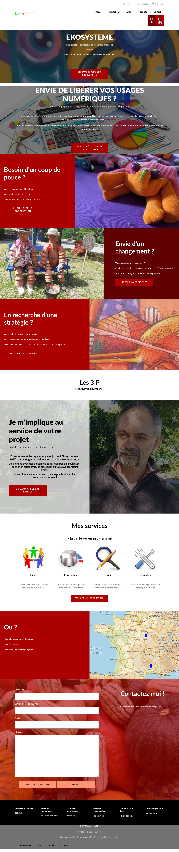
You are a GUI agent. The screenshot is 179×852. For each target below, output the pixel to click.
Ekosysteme (25, 845)
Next (167, 567)
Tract (40, 845)
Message (19, 732)
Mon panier (127, 4)
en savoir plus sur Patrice (28, 490)
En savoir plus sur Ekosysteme (89, 73)
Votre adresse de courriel (26, 704)
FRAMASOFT (152, 814)
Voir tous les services (89, 598)
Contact (157, 12)
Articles (129, 12)
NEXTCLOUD (126, 816)
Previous (11, 567)
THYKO (18, 813)
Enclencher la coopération (22, 209)
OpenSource (110, 120)
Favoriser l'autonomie (23, 353)
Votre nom (20, 690)
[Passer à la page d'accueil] (25, 13)
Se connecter (143, 4)
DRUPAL (71, 816)
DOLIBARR (98, 816)
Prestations (114, 12)
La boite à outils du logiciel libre (89, 148)
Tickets (143, 12)
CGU (51, 845)
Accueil (99, 12)
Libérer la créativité (134, 282)
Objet (17, 718)
